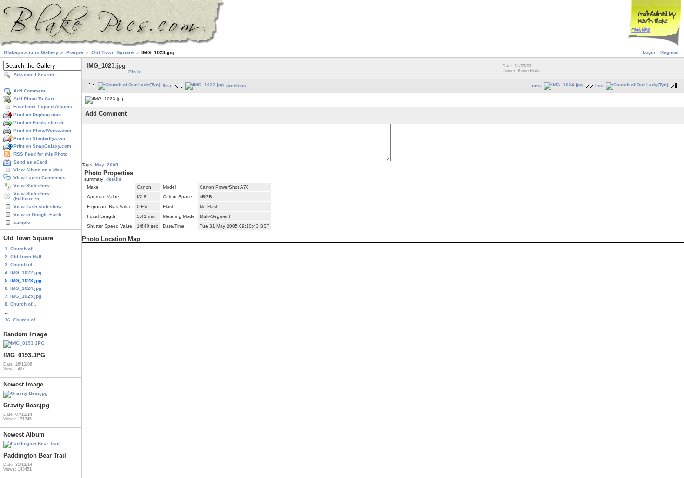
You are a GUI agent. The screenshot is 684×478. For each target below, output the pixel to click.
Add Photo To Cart (33, 98)
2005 (112, 164)
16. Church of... (22, 319)
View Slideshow (31, 185)
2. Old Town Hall (23, 256)
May (99, 164)
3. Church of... (20, 264)
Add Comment (29, 90)
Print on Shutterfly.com (39, 138)
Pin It (134, 71)
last (599, 85)
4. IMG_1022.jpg (23, 272)
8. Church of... (20, 304)
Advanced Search (33, 74)
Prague (74, 52)
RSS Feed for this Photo (40, 154)
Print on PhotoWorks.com (42, 130)
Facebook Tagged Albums (42, 106)
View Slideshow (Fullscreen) (31, 196)
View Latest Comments (39, 177)
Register (669, 52)
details (113, 179)
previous (236, 85)
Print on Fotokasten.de (39, 122)
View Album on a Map (37, 169)
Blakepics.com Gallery (31, 52)
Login (649, 52)
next (537, 85)
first (166, 85)
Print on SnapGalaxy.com (42, 146)
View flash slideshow (37, 206)
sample (21, 222)
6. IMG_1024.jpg (23, 288)
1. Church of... (20, 248)
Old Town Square (112, 52)
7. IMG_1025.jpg (23, 296)
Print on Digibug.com (37, 114)
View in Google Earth (37, 214)
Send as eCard (30, 161)
